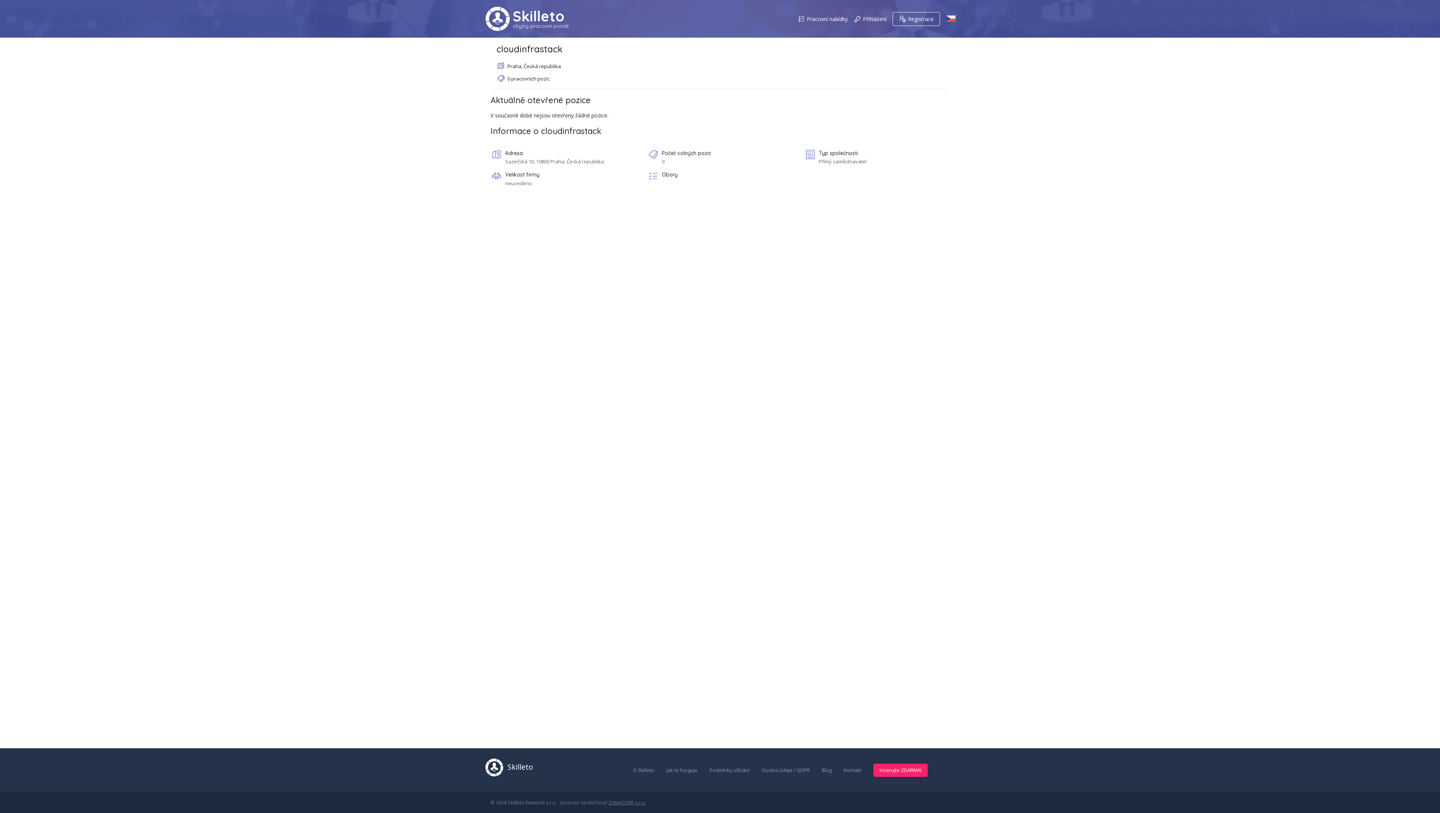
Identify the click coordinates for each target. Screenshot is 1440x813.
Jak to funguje (682, 770)
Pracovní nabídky (827, 19)
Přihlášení (875, 19)
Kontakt (852, 770)
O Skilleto (643, 770)
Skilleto (538, 16)
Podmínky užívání (730, 770)
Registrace (921, 19)
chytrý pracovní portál (540, 26)
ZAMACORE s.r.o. (627, 802)
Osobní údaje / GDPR (786, 770)
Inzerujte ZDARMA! (900, 770)
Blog (827, 770)
